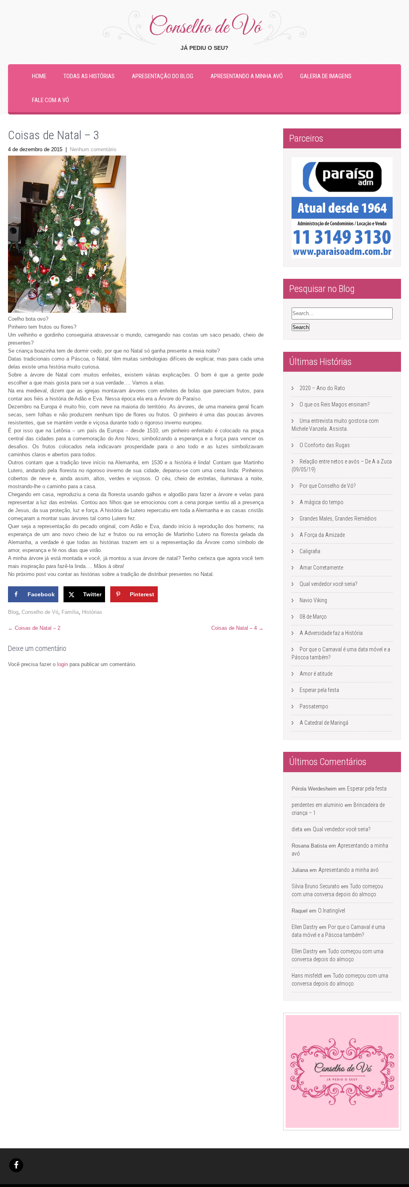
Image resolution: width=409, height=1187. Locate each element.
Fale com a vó (50, 100)
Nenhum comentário (93, 149)
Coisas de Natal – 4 (237, 628)
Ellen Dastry (305, 927)
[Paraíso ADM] (342, 207)
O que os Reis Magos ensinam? (335, 404)
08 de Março (313, 616)
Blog (13, 612)
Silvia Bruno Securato (316, 886)
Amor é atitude (316, 673)
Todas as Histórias (89, 76)
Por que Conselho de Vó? (328, 486)
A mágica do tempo (321, 502)
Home (39, 76)
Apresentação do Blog (162, 76)
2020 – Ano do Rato (322, 388)
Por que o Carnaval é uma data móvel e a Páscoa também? (341, 653)
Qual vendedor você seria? (328, 584)
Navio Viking (313, 600)
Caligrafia (310, 551)
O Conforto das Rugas (325, 445)
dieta (297, 829)
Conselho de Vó (40, 612)
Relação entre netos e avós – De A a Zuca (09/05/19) (342, 465)
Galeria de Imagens (325, 76)
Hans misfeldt (307, 975)
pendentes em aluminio (317, 805)
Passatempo (314, 706)
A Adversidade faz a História (331, 633)
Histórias (92, 612)
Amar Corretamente (321, 567)
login (62, 664)
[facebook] (16, 1165)
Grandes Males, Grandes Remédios (338, 518)
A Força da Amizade (322, 535)
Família (70, 612)
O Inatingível (331, 910)
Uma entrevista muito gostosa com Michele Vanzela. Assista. (335, 425)
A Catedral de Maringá (324, 723)
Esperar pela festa (319, 690)
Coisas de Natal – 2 (34, 628)
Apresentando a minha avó (246, 76)
